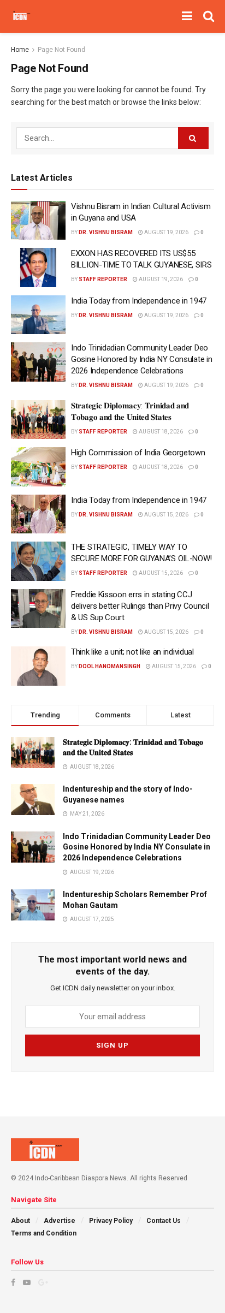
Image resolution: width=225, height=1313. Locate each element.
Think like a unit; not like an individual (132, 652)
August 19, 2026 (165, 232)
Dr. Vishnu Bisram (106, 232)
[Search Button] (193, 138)
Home (20, 50)
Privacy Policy (111, 1221)
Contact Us (163, 1221)
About (20, 1221)
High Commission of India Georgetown (138, 453)
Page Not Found (61, 50)
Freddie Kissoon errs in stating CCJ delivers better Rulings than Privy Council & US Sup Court (140, 606)
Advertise (59, 1221)
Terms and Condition (43, 1233)
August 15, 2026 (165, 515)
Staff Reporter (103, 279)
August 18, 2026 (160, 432)
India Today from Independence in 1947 (138, 301)
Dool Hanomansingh (109, 666)
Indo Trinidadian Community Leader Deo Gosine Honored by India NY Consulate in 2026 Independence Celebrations (141, 359)
